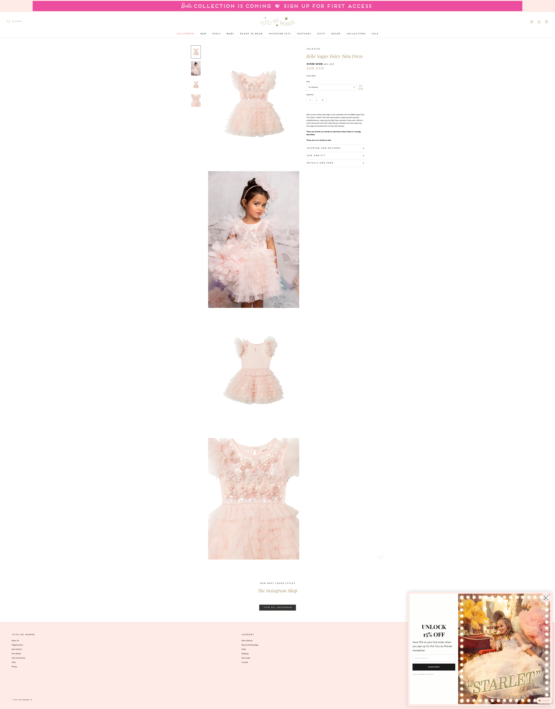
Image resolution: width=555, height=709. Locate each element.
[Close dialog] (546, 598)
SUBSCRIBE (434, 667)
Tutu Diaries (16, 654)
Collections (355, 34)
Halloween (185, 34)
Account (531, 21)
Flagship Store (17, 645)
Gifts (321, 34)
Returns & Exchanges (250, 645)
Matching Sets (280, 34)
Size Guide (360, 86)
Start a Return (247, 641)
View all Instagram (277, 607)
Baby (230, 34)
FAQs (244, 649)
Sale (374, 34)
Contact (245, 662)
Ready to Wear (251, 34)
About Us (15, 641)
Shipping (245, 654)
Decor (335, 34)
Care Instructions (18, 658)
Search (17, 21)
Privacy (14, 667)
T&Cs (14, 662)
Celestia (313, 49)
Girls (216, 34)
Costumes (304, 34)
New (203, 34)
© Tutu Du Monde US (22, 700)
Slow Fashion (17, 649)
